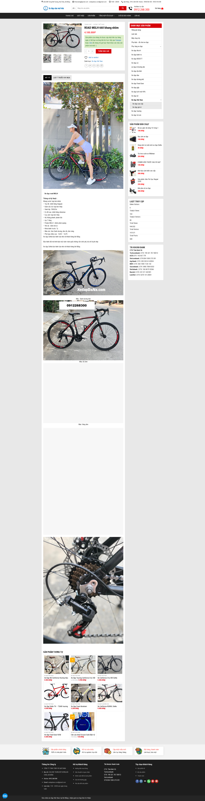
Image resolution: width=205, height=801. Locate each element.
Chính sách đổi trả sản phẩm (83, 776)
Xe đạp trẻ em (136, 115)
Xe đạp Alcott (136, 51)
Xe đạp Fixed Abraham (79, 706)
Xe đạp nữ (134, 96)
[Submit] (122, 8)
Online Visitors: (135, 204)
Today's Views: (135, 211)
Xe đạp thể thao (137, 100)
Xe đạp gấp (135, 88)
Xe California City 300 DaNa (107, 678)
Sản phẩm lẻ (141, 768)
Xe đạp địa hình (136, 71)
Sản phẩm (91, 16)
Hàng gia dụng (136, 30)
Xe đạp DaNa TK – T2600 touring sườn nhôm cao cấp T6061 (56, 707)
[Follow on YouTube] (156, 781)
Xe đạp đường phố (137, 79)
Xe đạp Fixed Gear (137, 84)
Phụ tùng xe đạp (137, 46)
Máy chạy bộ (135, 38)
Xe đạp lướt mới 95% (138, 92)
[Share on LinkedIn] (101, 65)
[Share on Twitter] (90, 65)
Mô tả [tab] (47, 78)
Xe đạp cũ (134, 63)
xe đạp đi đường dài (138, 67)
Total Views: (134, 223)
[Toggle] (161, 46)
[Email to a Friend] (94, 65)
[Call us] (149, 781)
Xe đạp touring (136, 111)
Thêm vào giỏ (103, 51)
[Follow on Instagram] (141, 781)
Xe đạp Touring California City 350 (83, 678)
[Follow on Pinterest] (152, 781)
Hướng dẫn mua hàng (81, 768)
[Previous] (47, 38)
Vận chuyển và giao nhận (82, 772)
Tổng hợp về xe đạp (106, 16)
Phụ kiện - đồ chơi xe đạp (140, 42)
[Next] (78, 38)
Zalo (90, 43)
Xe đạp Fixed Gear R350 (52, 735)
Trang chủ (69, 16)
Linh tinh (134, 34)
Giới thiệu (80, 16)
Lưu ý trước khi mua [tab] (61, 78)
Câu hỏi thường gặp (81, 780)
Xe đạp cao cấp (138, 104)
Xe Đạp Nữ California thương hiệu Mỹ (56, 679)
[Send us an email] (145, 781)
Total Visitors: (134, 229)
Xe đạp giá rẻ (137, 107)
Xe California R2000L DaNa (107, 706)
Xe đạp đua (135, 75)
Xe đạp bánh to (136, 55)
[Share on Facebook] (86, 65)
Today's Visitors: (135, 217)
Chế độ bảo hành (124, 16)
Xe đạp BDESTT (136, 59)
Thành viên (141, 776)
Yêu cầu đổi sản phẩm (81, 783)
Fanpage (118, 40)
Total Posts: (134, 236)
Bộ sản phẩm (141, 772)
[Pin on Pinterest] (98, 65)
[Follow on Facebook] (137, 781)
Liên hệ (137, 16)
